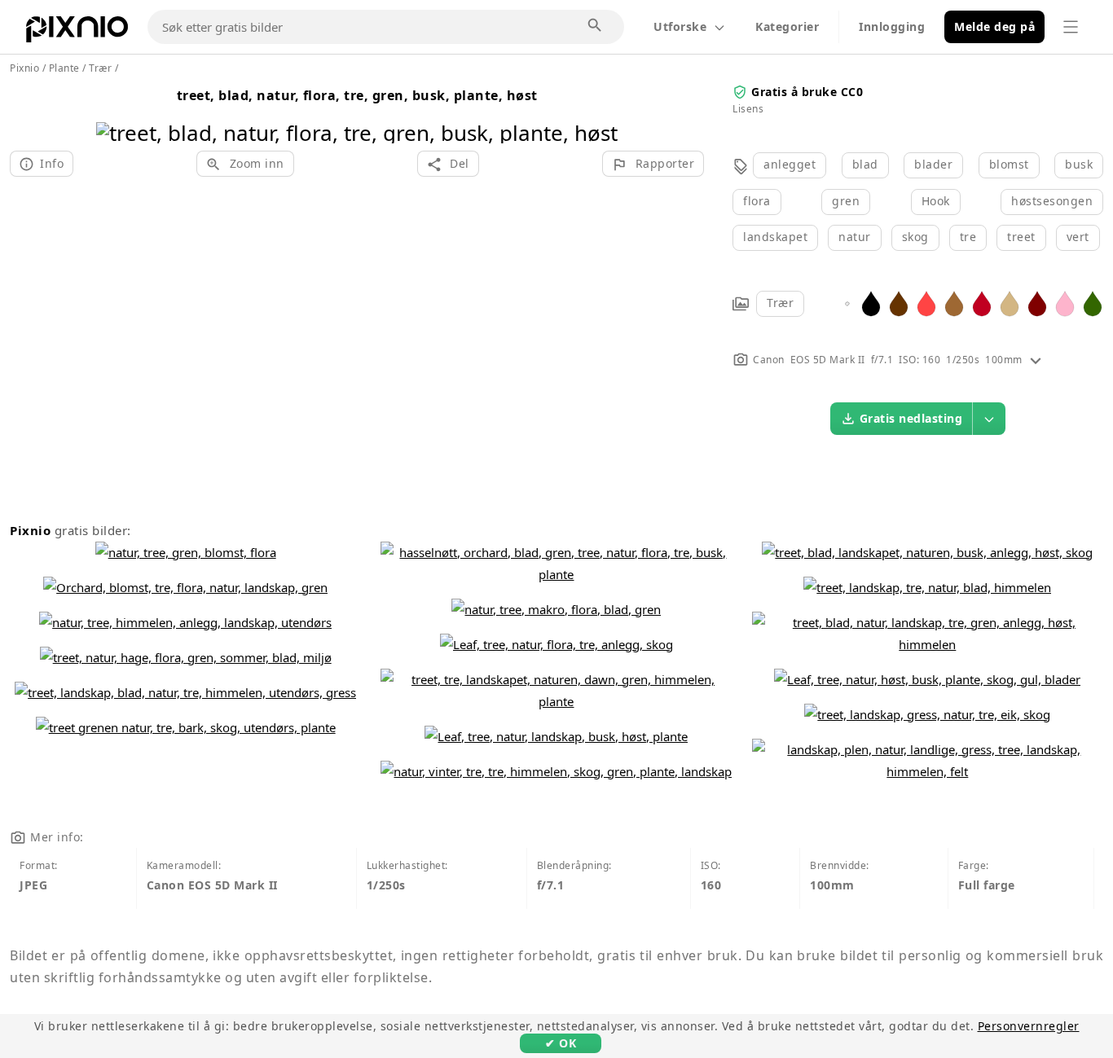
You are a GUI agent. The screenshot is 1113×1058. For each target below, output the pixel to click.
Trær (780, 302)
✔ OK (560, 1043)
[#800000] (1037, 302)
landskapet (775, 236)
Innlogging (892, 26)
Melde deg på (994, 26)
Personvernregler (1029, 1026)
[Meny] (1070, 27)
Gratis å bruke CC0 (807, 91)
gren (846, 201)
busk (1079, 164)
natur (854, 236)
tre (968, 236)
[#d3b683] (1009, 302)
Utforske (679, 26)
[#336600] (1092, 302)
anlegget (789, 164)
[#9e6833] (954, 302)
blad (865, 164)
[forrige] (114, 112)
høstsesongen (1052, 201)
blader (933, 164)
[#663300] (898, 302)
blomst (1009, 164)
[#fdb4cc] (1065, 302)
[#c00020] (981, 302)
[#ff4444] (926, 302)
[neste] (599, 112)
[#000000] (871, 302)
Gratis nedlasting (911, 418)
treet (1021, 236)
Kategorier (787, 26)
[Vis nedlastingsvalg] (989, 418)
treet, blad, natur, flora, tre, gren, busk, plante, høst (357, 95)
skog (915, 236)
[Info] (1035, 360)
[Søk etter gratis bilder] (595, 26)
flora (757, 201)
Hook (936, 201)
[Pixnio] (77, 32)
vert (1078, 236)
